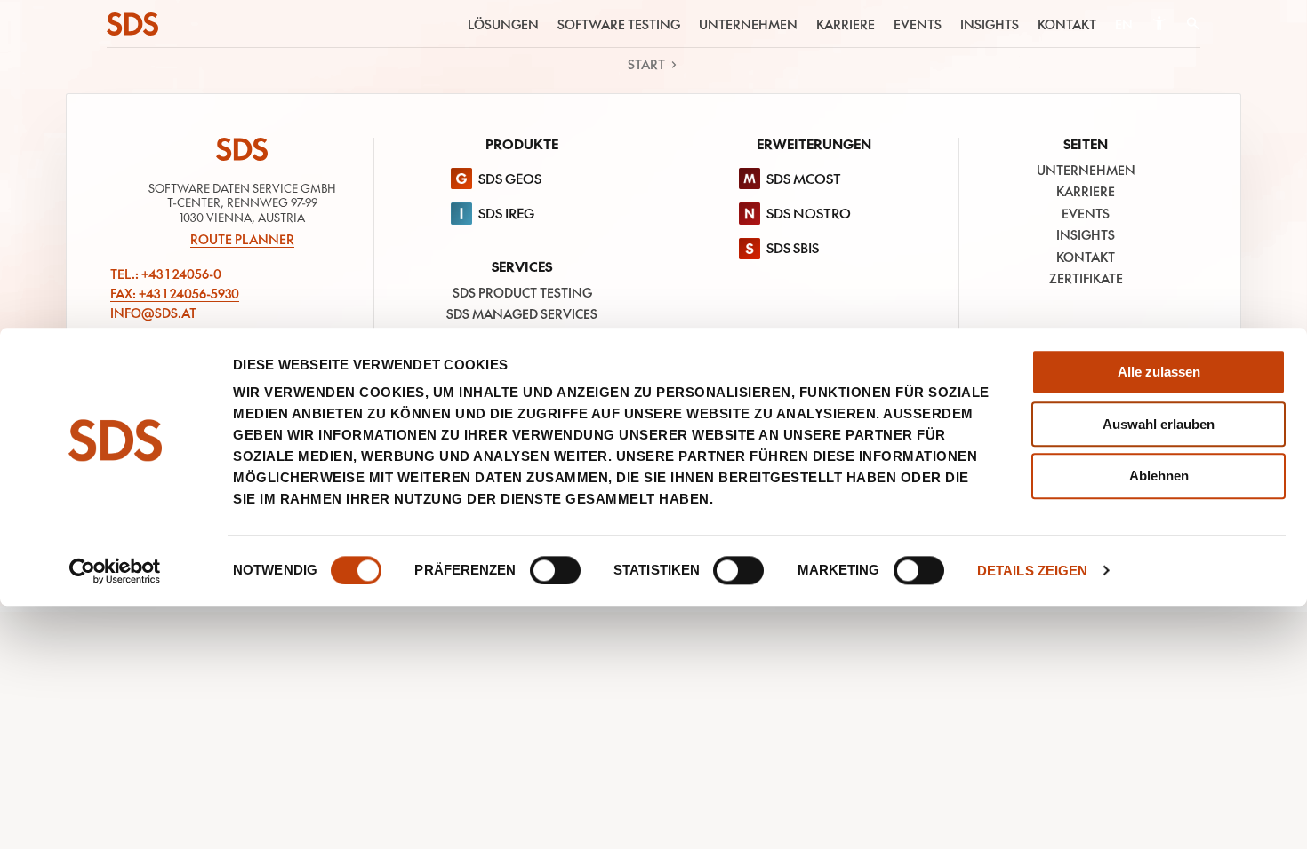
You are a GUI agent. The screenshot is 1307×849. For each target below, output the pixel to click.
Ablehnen (1159, 476)
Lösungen (503, 24)
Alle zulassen (1159, 371)
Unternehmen (748, 24)
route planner (242, 239)
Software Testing (618, 24)
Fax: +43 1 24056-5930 (174, 293)
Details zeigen (1032, 570)
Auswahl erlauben (1159, 424)
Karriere (845, 24)
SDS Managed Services (521, 313)
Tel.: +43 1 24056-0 (165, 274)
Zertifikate (1086, 278)
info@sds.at (153, 313)
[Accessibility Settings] (1159, 23)
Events (918, 24)
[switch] (555, 570)
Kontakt (1067, 24)
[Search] (1192, 24)
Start (646, 64)
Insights (989, 24)
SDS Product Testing (522, 292)
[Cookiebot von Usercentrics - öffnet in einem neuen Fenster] (115, 571)
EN (1124, 24)
